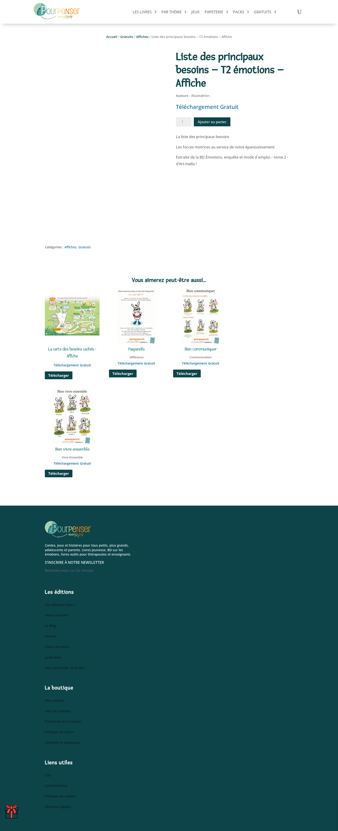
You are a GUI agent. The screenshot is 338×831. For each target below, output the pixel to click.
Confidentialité (56, 786)
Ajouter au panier (212, 121)
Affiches (142, 37)
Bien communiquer (201, 349)
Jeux (195, 11)
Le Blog (50, 626)
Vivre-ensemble (72, 457)
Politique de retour (59, 732)
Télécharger (58, 375)
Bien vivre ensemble (72, 449)
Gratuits (262, 11)
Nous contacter (56, 615)
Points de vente (57, 647)
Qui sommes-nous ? (60, 605)
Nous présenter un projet (64, 668)
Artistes (51, 636)
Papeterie (214, 11)
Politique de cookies (60, 796)
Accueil (111, 37)
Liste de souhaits (58, 711)
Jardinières (53, 658)
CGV (48, 775)
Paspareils (136, 349)
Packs (238, 11)
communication (200, 357)
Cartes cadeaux (11, 812)
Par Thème (171, 11)
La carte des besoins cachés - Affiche (72, 353)
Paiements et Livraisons (63, 722)
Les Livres (142, 11)
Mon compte (54, 701)
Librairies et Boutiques (62, 743)
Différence (136, 357)
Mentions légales (58, 807)
